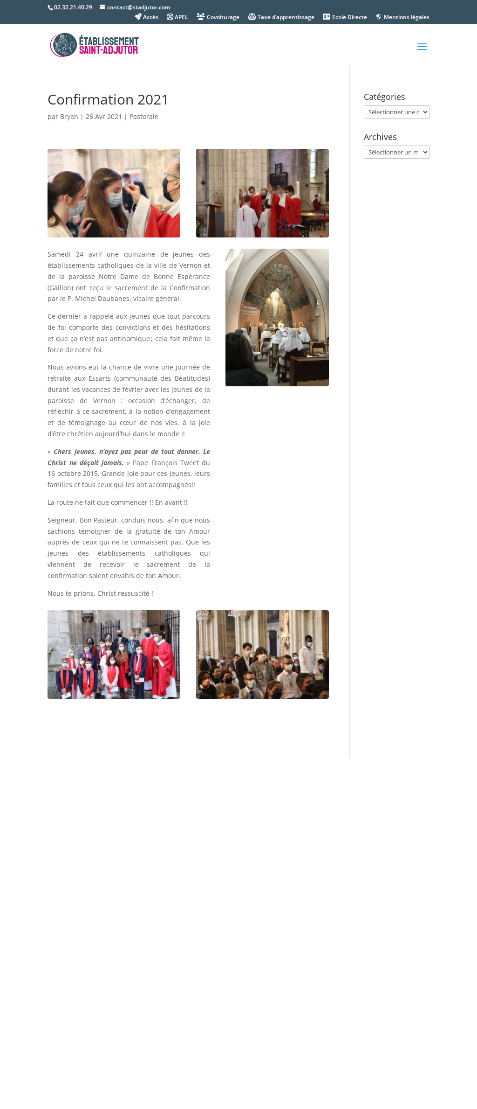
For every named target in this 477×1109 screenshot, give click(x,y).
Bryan (69, 116)
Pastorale (143, 116)
